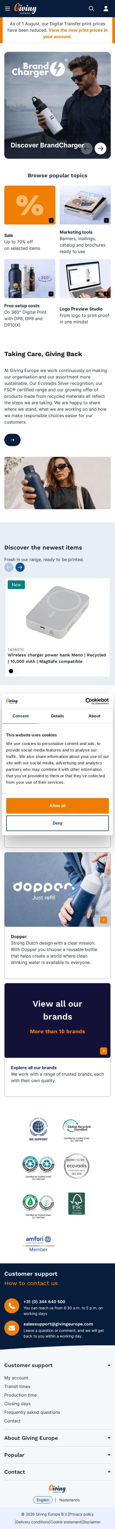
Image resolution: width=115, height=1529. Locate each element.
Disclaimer (92, 1522)
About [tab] (94, 716)
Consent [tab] (21, 716)
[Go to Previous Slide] (87, 148)
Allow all (57, 805)
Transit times (17, 1386)
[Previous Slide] (8, 567)
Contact (12, 1420)
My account (16, 1377)
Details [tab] (57, 716)
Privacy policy (81, 1514)
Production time (20, 1395)
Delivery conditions (32, 1522)
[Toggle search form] (91, 8)
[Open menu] (7, 8)
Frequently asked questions (32, 1412)
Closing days (17, 1403)
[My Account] (106, 8)
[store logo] (57, 1489)
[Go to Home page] (26, 8)
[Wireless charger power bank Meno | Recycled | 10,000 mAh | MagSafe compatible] (57, 612)
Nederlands (69, 1500)
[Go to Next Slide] (100, 148)
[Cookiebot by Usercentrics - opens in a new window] (85, 701)
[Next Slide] (20, 567)
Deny (57, 823)
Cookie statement (66, 1522)
